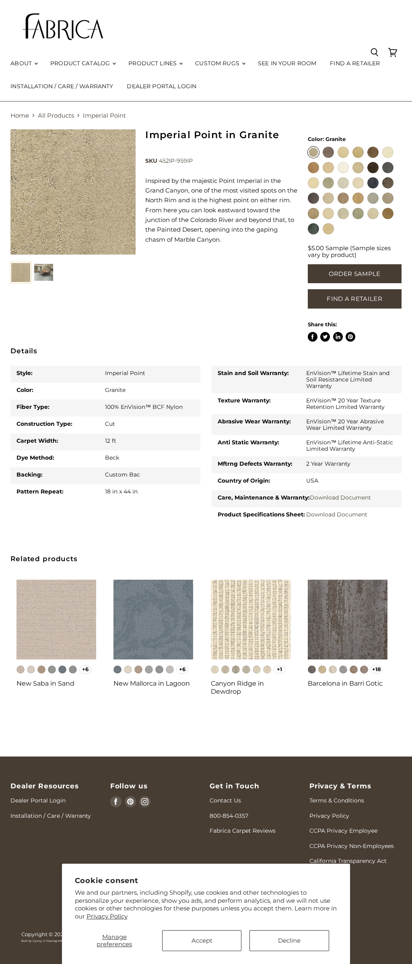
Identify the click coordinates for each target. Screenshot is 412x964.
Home (19, 115)
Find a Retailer (355, 63)
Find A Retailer (354, 299)
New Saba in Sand (45, 683)
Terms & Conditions (336, 800)
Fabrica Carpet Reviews (243, 830)
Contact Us (225, 800)
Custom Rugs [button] (218, 63)
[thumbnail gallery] (20, 272)
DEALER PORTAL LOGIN (161, 86)
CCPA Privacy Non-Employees (351, 846)
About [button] (21, 63)
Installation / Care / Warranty (61, 86)
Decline (289, 940)
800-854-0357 (229, 815)
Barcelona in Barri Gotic (345, 683)
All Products (56, 115)
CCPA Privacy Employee (343, 830)
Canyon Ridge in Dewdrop (237, 687)
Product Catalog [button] (80, 63)
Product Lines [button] (153, 63)
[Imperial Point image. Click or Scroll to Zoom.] (73, 192)
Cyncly (37, 941)
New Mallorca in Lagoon (151, 683)
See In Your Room (287, 63)
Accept (202, 940)
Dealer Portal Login (38, 800)
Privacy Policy (107, 916)
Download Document (340, 497)
